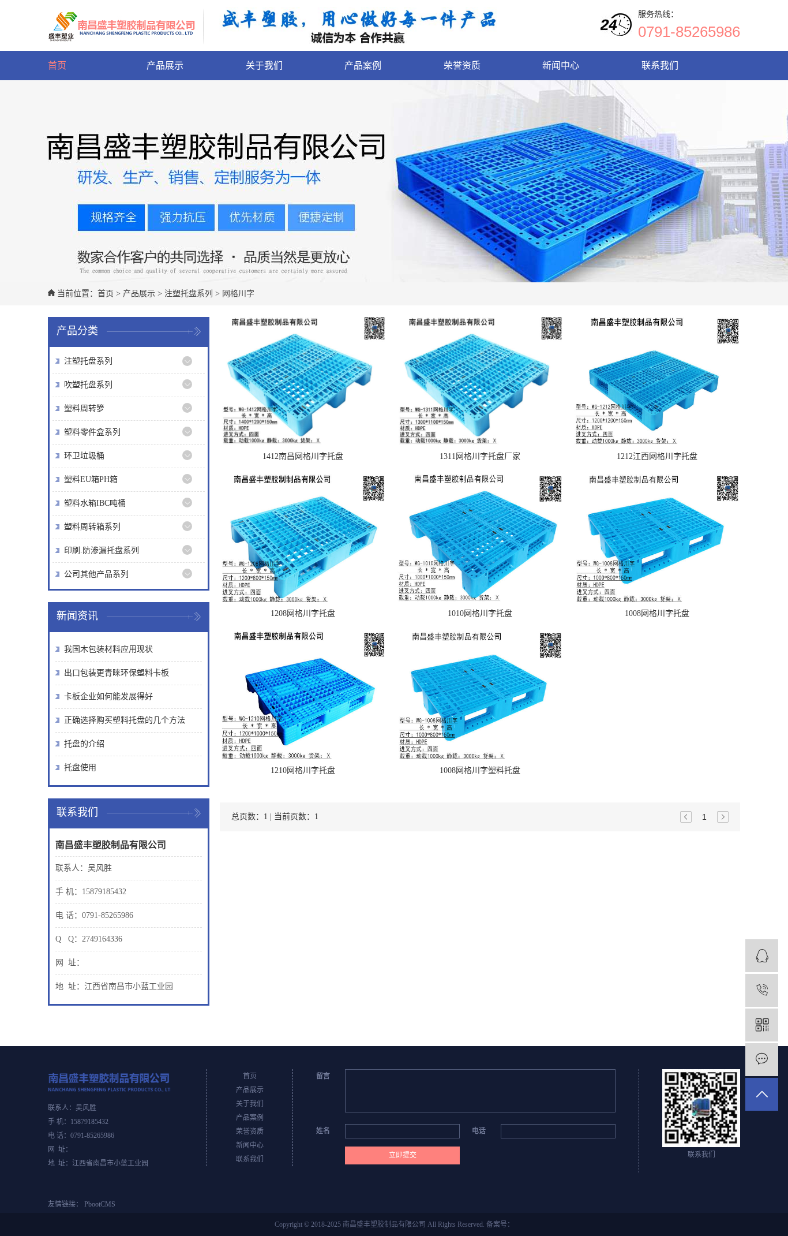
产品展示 (165, 65)
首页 (57, 65)
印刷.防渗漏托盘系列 (101, 550)
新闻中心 (560, 65)
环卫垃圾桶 (84, 455)
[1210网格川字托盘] (302, 695)
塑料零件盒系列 (92, 432)
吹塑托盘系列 (88, 384)
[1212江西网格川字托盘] (657, 381)
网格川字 (238, 293)
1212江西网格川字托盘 (657, 456)
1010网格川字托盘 (480, 613)
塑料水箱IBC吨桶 (95, 503)
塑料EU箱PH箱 (91, 479)
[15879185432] (761, 990)
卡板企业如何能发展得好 (108, 696)
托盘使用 (80, 767)
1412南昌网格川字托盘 (302, 456)
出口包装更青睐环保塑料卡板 (116, 673)
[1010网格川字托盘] (479, 538)
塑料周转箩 (84, 408)
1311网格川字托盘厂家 (480, 456)
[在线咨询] (761, 955)
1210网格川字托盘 (303, 770)
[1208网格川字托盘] (302, 538)
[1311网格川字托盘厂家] (479, 381)
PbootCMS (99, 1204)
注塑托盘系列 (188, 293)
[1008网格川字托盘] (657, 538)
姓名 (323, 1131)
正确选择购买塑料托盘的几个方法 (124, 720)
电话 (479, 1131)
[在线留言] (761, 1059)
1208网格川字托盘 (303, 613)
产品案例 (362, 65)
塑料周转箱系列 (92, 526)
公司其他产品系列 (96, 574)
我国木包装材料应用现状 (108, 649)
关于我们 (264, 65)
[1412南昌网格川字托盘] (302, 381)
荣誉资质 (462, 65)
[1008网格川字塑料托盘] (479, 695)
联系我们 (659, 65)
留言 (323, 1076)
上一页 (686, 817)
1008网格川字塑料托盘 (480, 770)
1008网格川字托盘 (657, 613)
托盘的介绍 (84, 744)
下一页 (723, 817)
